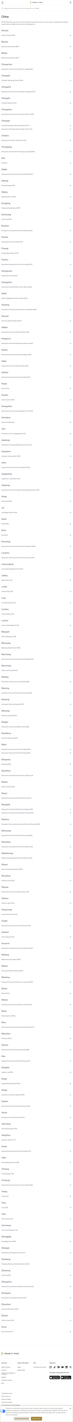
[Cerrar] (70, 1408)
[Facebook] (59, 1367)
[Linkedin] (66, 1367)
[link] (54, 1377)
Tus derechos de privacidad (21, 1418)
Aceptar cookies (36, 1418)
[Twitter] (70, 1367)
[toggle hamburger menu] (70, 2)
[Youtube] (62, 1367)
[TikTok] (55, 1367)
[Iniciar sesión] (2, 2)
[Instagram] (50, 1367)
